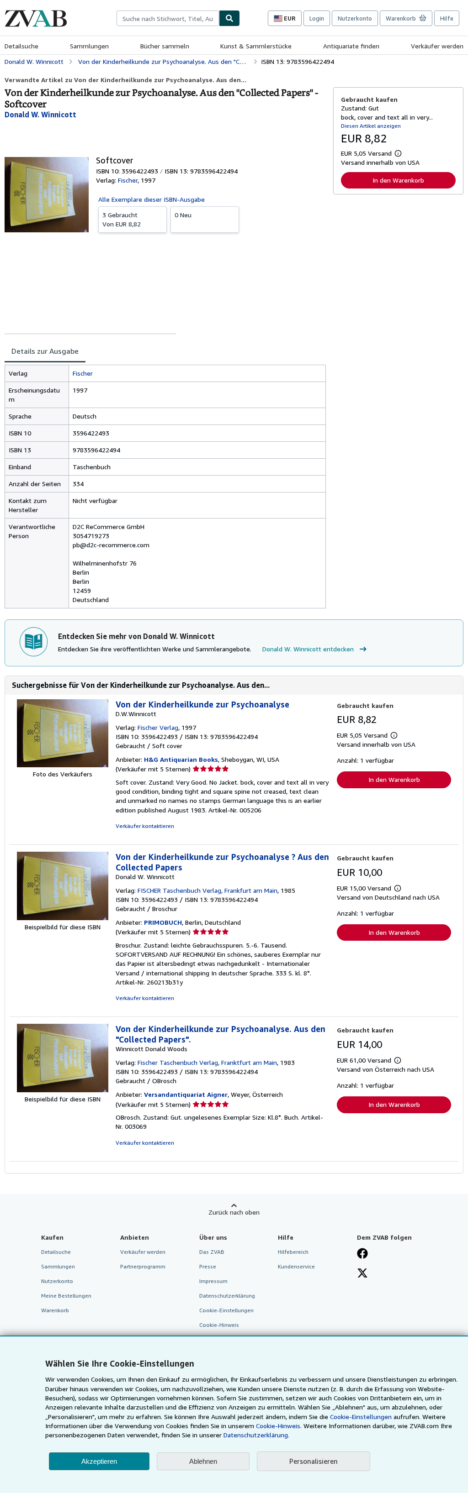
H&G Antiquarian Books (181, 759)
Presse (207, 1266)
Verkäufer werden (437, 46)
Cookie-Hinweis (219, 1324)
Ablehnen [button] (203, 1461)
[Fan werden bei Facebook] (362, 1254)
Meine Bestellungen (66, 1295)
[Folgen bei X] (362, 1274)
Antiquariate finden (351, 46)
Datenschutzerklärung (227, 1295)
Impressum (213, 1281)
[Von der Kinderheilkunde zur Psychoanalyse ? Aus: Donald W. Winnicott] (62, 918)
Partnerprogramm (142, 1266)
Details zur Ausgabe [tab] (45, 351)
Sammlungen (89, 46)
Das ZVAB (211, 1251)
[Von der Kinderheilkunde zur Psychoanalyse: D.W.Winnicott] (62, 765)
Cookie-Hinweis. (279, 1426)
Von (121, 219)
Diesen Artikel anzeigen (371, 125)
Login (316, 18)
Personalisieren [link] (313, 1461)
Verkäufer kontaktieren (145, 825)
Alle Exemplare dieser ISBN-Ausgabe (151, 199)
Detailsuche (21, 46)
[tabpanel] (165, 486)
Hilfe (446, 18)
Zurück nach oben (234, 1212)
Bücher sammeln (164, 46)
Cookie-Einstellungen (361, 1416)
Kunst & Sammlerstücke (256, 46)
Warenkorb (55, 1310)
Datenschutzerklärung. (256, 1435)
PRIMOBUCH (163, 922)
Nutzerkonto (355, 18)
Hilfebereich (293, 1251)
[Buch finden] (229, 18)
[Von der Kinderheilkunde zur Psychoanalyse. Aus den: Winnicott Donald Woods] (62, 1090)
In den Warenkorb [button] (398, 180)
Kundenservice (296, 1266)
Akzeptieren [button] (99, 1461)
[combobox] (168, 18)
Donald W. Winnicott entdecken (308, 649)
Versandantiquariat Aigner (186, 1094)
